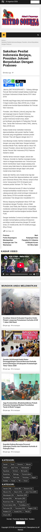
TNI (19, 481)
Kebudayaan (25, 467)
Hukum (5, 467)
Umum (25, 481)
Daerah (5, 464)
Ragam (34, 477)
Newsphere (31, 527)
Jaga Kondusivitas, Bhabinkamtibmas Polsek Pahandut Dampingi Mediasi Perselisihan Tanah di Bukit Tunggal (20, 405)
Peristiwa (25, 477)
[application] (20, 265)
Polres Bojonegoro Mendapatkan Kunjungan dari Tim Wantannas (10, 240)
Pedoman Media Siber (20, 519)
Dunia (12, 464)
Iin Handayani (16, 325)
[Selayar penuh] (37, 274)
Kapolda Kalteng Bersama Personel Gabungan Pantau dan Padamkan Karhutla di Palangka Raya (20, 446)
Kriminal (15, 471)
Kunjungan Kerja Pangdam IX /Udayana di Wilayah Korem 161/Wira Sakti (30, 240)
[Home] (4, 35)
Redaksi (5, 481)
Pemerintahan (26, 474)
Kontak (9, 519)
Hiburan (28, 464)
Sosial (13, 481)
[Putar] (4, 274)
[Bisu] (34, 274)
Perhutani (16, 477)
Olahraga (16, 474)
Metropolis (24, 471)
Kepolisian (6, 471)
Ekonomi (20, 464)
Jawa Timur (14, 467)
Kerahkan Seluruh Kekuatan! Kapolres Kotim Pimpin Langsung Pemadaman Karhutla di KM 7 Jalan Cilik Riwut (20, 320)
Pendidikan (6, 477)
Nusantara (6, 474)
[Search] (38, 35)
